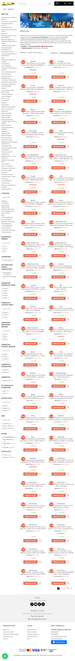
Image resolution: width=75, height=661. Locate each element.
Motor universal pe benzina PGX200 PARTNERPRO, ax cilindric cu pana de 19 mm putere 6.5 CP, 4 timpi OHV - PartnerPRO (61, 440)
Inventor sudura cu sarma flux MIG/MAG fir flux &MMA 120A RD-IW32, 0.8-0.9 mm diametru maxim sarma (61, 245)
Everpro (33, 394)
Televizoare (4, 179)
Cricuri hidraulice (6, 66)
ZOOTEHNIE (4, 203)
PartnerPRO (61, 437)
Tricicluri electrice (6, 232)
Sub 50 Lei (6, 423)
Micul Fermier (33, 131)
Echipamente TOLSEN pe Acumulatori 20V (8, 85)
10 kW (5, 288)
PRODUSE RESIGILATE (7, 209)
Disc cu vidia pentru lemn (8, 72)
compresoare (24, 39)
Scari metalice (5, 164)
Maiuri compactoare (7, 109)
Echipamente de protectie (8, 82)
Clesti (3, 58)
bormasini (65, 37)
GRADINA (4, 201)
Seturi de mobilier (6, 170)
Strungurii (4, 172)
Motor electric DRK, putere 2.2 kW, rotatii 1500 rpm (61, 288)
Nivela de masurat (6, 140)
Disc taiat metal (5, 74)
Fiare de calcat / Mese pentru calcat (7, 91)
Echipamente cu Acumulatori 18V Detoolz (8, 79)
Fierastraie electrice (7, 94)
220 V (4, 393)
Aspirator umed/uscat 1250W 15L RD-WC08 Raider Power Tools (33, 245)
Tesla (60, 352)
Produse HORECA (6, 219)
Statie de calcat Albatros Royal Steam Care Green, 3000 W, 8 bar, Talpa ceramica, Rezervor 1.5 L (33, 112)
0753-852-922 (38, 616)
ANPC (28, 639)
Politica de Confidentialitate (11, 634)
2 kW (4, 334)
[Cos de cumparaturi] (70, 3)
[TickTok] (39, 604)
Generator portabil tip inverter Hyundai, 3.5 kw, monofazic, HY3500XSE (33, 203)
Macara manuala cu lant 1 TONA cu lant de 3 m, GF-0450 (61, 485)
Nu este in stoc (7, 457)
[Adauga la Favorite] (40, 77)
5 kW (4, 295)
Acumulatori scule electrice (9, 21)
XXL (4, 246)
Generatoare (5, 100)
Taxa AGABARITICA (6, 226)
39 (68, 588)
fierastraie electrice (41, 39)
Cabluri (3, 43)
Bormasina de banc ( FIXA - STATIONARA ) (9, 36)
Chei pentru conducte (7, 51)
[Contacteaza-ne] (65, 3)
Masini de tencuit (6, 125)
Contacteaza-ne (60, 642)
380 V (4, 391)
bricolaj (45, 37)
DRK (61, 285)
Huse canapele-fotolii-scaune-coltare (7, 212)
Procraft (32, 85)
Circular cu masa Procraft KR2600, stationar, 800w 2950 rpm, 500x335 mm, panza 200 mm (33, 88)
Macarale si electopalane (8, 107)
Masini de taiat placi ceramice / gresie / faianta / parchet (9, 121)
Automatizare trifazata (9, 276)
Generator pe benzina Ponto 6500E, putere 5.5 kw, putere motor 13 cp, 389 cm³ (61, 309)
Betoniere (4, 33)
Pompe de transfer (6, 152)
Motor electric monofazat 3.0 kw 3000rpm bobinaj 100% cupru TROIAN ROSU (32, 573)
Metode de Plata (32, 629)
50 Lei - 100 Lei (7, 426)
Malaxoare (4, 111)
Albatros (5, 408)
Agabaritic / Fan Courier (8, 221)
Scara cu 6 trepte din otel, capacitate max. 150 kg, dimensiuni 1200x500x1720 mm (61, 376)
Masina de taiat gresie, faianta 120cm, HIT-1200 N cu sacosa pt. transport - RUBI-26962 (32, 224)
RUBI (32, 221)
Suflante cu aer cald (7, 174)
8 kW (4, 354)
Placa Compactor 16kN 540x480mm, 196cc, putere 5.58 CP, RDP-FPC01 (61, 112)
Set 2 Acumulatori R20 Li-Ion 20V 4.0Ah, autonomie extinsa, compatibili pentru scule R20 (61, 418)
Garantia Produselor (33, 634)
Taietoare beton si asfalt (8, 176)
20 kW (5, 291)
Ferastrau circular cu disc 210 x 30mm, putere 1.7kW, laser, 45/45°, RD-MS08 (33, 267)
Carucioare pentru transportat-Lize (6, 48)
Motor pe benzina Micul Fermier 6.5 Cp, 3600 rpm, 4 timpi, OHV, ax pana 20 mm (33, 528)
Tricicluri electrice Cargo (8, 230)
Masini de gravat (6, 115)
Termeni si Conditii (8, 632)
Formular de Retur (32, 636)
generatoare (32, 39)
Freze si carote (5, 98)
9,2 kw (5, 356)
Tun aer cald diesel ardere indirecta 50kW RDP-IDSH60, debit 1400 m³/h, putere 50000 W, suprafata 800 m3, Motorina (61, 88)
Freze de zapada (6, 96)
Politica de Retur (31, 632)
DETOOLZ (33, 373)
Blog (2, 215)
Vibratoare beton (6, 189)
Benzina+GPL (7, 380)
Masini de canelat (6, 113)
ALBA (4, 406)
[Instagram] (43, 604)
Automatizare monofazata (7, 273)
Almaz (5, 410)
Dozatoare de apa (6, 76)
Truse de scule (5, 183)
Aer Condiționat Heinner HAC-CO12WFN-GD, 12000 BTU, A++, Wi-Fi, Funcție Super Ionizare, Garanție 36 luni (33, 355)
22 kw (5, 317)
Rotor (32, 437)
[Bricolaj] (47, 20)
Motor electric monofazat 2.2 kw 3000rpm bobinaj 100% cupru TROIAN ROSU (32, 552)
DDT (61, 176)
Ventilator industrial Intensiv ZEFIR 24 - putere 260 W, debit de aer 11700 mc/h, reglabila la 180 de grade (61, 203)
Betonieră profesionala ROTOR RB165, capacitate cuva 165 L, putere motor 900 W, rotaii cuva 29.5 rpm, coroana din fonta (33, 440)
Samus (33, 416)
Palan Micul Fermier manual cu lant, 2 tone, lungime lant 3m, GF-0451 (32, 506)
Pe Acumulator (7, 260)
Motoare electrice (6, 135)
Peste (5, 437)
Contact (5, 639)
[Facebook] (32, 604)
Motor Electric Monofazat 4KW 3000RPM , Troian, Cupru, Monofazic (61, 573)
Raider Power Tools (61, 155)
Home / (5, 9)
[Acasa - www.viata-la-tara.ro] (8, 3)
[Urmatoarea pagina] (71, 588)
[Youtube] (35, 604)
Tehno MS (33, 306)
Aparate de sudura (6, 27)
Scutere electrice (6, 228)
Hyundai (32, 61)
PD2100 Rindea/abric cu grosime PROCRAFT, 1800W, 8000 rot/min (32, 179)
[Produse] (57, 3)
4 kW (4, 293)
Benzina (5, 372)
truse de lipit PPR (52, 39)
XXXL (4, 249)
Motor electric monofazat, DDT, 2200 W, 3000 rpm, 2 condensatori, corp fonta (61, 179)
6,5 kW (5, 312)
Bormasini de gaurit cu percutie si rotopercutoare (9, 40)
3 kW (4, 337)
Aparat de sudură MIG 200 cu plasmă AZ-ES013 (61, 133)
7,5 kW (5, 315)
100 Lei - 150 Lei (7, 428)
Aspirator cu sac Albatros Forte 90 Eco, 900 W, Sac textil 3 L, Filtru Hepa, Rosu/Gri (61, 330)
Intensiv (61, 200)
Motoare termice (6, 138)
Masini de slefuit (6, 117)
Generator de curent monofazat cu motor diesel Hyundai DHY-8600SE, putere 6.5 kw (61, 267)
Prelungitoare (5, 154)
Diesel (5, 370)
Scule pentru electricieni (8, 168)
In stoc (5, 455)
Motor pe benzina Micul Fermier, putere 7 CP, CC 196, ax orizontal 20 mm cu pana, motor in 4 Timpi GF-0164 (61, 528)
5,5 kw (5, 298)
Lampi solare (5, 105)
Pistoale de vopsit (6, 146)
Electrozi (3, 88)
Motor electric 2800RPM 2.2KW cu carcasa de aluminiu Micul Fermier (32, 133)
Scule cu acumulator (7, 166)
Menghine (4, 131)
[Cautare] (49, 3)
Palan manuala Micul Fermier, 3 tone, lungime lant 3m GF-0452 (61, 506)
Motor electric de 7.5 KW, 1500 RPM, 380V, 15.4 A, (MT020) (33, 309)
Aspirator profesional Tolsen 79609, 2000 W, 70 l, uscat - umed (32, 158)
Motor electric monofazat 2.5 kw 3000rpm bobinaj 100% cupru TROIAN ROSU (61, 552)
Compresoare (5, 64)
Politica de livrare (8, 636)
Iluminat (3, 103)
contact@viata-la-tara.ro (38, 619)
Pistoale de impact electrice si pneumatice (9, 143)
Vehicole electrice (6, 224)
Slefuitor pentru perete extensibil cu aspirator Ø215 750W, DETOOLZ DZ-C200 (33, 461)
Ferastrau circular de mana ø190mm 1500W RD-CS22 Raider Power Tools (61, 224)
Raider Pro (61, 85)
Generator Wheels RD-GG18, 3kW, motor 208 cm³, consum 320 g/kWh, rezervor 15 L (32, 330)
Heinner (32, 352)
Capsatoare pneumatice (8, 45)
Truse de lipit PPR (6, 181)
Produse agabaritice (7, 217)
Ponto (61, 306)
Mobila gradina (5, 133)
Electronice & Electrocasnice (5, 206)
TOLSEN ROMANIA (32, 155)
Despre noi (6, 629)
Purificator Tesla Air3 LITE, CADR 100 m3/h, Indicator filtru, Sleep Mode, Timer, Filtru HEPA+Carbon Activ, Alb (61, 355)
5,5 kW (5, 359)
